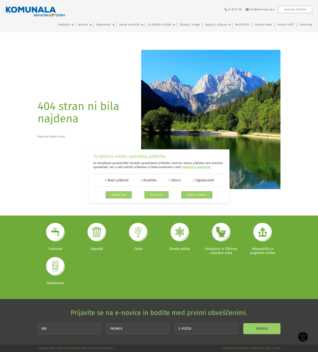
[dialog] (159, 176)
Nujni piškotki (118, 180)
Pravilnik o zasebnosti (196, 167)
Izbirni (176, 180)
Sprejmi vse (118, 194)
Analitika (150, 180)
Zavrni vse (156, 194)
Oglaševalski (205, 180)
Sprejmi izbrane (197, 194)
